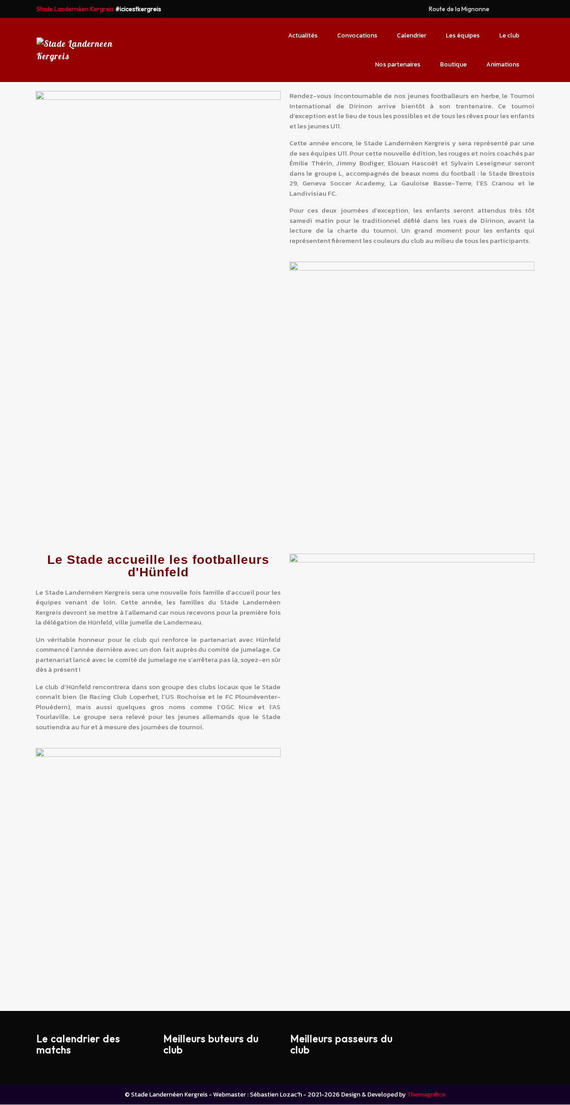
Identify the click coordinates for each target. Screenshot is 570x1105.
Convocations (357, 35)
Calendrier (411, 35)
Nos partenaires (397, 64)
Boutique (453, 64)
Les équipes (463, 35)
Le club (509, 35)
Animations (502, 64)
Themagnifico (426, 1094)
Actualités (303, 35)
